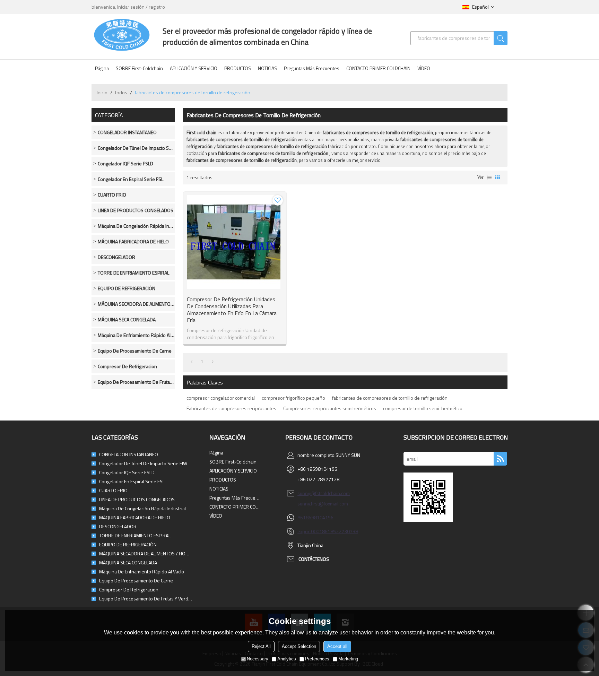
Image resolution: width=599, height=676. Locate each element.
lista (489, 177)
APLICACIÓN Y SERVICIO (193, 68)
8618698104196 (315, 517)
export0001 (309, 531)
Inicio (102, 92)
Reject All (261, 646)
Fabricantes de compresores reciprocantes (231, 408)
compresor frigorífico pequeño (293, 397)
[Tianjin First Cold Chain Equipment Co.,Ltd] (122, 34)
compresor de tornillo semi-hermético (422, 408)
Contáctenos (313, 559)
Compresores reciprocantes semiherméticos (329, 408)
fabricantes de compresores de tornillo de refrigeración (390, 397)
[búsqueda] (500, 38)
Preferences (317, 658)
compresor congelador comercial (220, 397)
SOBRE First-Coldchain (139, 68)
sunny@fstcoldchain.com (323, 493)
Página (102, 68)
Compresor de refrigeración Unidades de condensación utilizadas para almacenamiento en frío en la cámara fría (232, 309)
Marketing (348, 658)
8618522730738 (340, 531)
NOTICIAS (267, 68)
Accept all (337, 646)
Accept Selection (299, 646)
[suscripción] (500, 459)
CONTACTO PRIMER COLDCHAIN (378, 68)
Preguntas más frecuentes (311, 68)
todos (121, 92)
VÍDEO (423, 68)
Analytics (286, 658)
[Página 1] (191, 361)
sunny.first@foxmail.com (322, 503)
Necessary (257, 658)
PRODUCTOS (237, 68)
